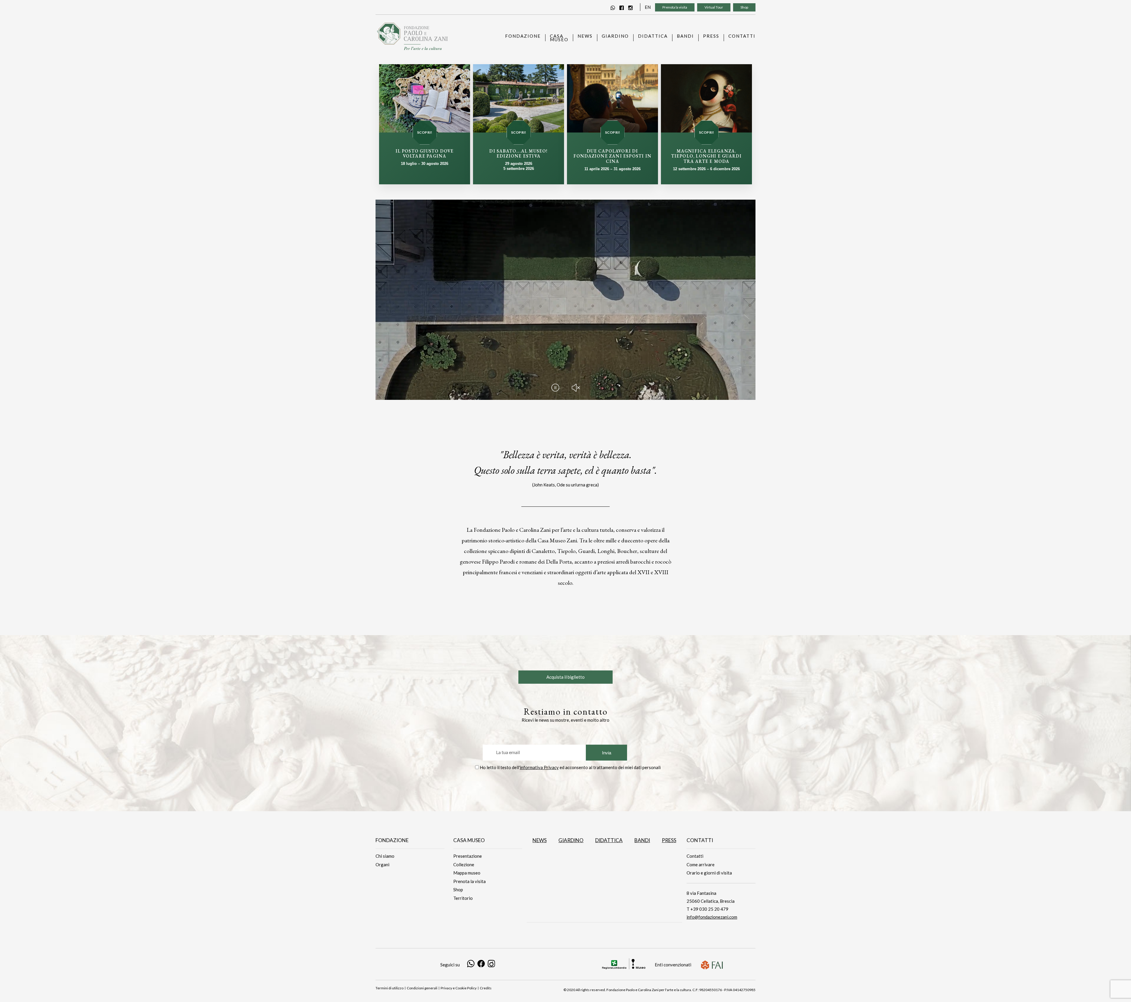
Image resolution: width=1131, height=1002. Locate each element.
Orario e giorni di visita (709, 872)
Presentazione (467, 856)
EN (648, 7)
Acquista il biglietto (565, 677)
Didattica (609, 840)
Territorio (463, 898)
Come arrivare (701, 864)
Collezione (463, 864)
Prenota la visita (674, 7)
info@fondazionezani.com (712, 917)
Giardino (570, 840)
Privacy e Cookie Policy (459, 988)
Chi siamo (385, 856)
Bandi (642, 840)
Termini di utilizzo (390, 988)
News (540, 840)
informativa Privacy (539, 767)
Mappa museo (466, 872)
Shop (744, 7)
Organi (382, 864)
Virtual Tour (714, 7)
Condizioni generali (422, 988)
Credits (486, 988)
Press (669, 840)
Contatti (695, 856)
